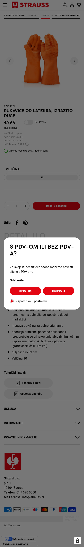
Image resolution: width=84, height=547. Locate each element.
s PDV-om (25, 290)
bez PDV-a (58, 290)
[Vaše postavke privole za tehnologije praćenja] (77, 540)
